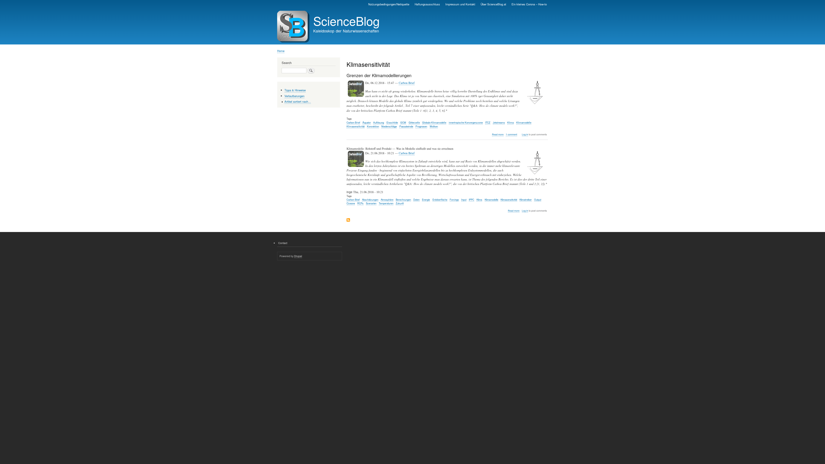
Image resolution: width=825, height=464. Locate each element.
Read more (498, 134)
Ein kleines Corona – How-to (529, 4)
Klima (510, 122)
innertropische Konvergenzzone (466, 122)
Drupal (298, 256)
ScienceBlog (346, 20)
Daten (416, 199)
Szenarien (371, 203)
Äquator (366, 122)
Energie (426, 199)
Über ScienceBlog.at (493, 4)
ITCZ (487, 122)
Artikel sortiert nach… (297, 101)
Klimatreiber (525, 199)
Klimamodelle (523, 122)
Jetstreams (499, 122)
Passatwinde (406, 126)
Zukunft (400, 203)
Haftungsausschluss (427, 4)
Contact (282, 243)
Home (280, 51)
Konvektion (373, 126)
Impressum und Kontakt (460, 4)
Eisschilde (392, 122)
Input (463, 199)
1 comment (511, 134)
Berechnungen (403, 199)
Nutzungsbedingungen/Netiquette (388, 4)
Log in (525, 134)
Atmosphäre (387, 199)
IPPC (471, 199)
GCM (403, 122)
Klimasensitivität (356, 126)
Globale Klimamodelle (434, 122)
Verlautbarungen (294, 96)
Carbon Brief (407, 83)
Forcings (454, 199)
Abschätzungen (370, 199)
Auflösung (378, 122)
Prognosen (421, 126)
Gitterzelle (414, 122)
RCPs (360, 203)
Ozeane (351, 203)
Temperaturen (386, 203)
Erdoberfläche (439, 199)
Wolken (434, 126)
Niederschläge (389, 126)
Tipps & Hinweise (295, 90)
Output (537, 199)
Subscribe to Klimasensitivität (348, 220)
